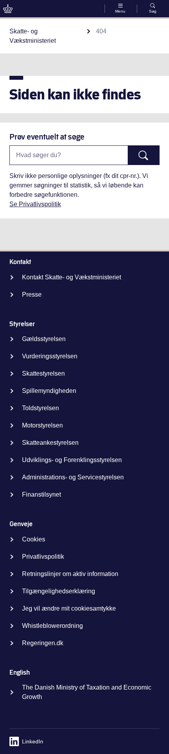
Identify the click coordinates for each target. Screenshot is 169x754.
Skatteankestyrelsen (50, 442)
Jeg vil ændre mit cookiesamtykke (69, 608)
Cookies (33, 539)
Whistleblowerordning (52, 625)
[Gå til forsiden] (8, 8)
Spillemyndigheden (49, 390)
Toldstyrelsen (40, 408)
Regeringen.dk (42, 643)
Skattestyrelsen (43, 373)
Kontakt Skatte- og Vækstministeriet (71, 277)
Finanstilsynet (41, 494)
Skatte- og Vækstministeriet (32, 36)
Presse (32, 294)
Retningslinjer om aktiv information (70, 574)
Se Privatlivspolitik (35, 204)
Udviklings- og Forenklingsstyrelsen (72, 460)
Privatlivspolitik (43, 556)
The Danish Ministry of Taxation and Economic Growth (86, 692)
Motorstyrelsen (42, 425)
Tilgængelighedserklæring (58, 591)
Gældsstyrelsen (44, 339)
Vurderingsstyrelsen (49, 356)
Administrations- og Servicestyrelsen (73, 477)
